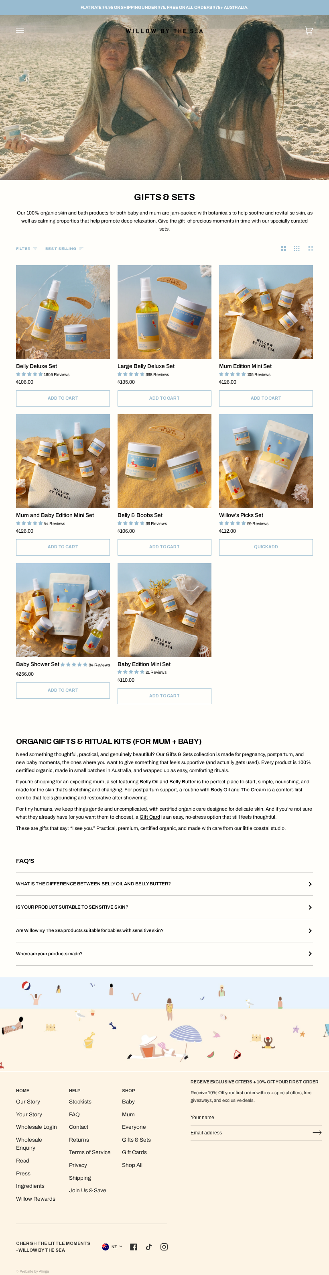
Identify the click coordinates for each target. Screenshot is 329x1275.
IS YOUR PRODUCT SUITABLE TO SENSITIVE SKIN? (72, 907)
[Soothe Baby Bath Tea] (266, 461)
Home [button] (22, 1091)
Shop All (132, 1165)
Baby (128, 1102)
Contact (78, 1127)
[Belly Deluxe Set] (63, 312)
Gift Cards (134, 1152)
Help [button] (75, 1091)
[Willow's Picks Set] (266, 461)
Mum (128, 1115)
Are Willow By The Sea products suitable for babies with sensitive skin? (90, 930)
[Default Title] (63, 312)
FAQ (74, 1115)
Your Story (29, 1115)
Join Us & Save (87, 1190)
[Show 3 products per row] (292, 248)
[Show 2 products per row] (279, 248)
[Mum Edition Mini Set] (266, 312)
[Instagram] (164, 1246)
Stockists (80, 1102)
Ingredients (30, 1186)
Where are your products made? (49, 953)
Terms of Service (90, 1152)
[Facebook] (133, 1246)
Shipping (80, 1178)
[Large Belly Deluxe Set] (164, 312)
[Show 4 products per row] (306, 248)
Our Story (28, 1102)
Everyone (134, 1127)
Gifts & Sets (136, 1140)
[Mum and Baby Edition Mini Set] (63, 461)
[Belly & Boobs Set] (164, 461)
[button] (29, 374)
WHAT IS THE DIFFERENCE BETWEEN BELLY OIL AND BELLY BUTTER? (93, 883)
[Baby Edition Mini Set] (164, 610)
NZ (114, 1246)
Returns (79, 1140)
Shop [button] (128, 1091)
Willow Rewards (35, 1199)
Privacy (78, 1165)
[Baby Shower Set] (63, 610)
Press (23, 1174)
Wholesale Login (36, 1127)
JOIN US (317, 1133)
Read (22, 1161)
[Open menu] (28, 30)
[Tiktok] (148, 1246)
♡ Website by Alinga (32, 1271)
